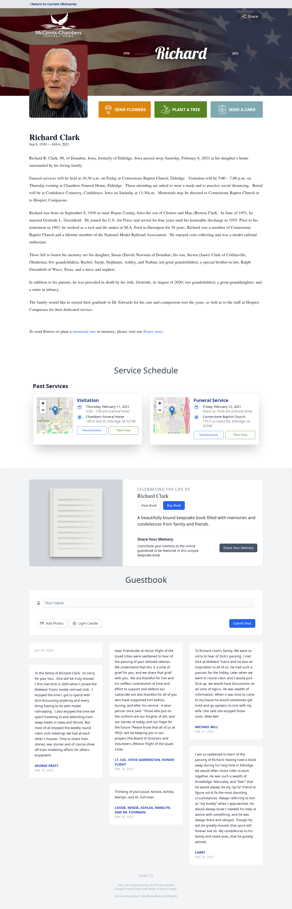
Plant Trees (124, 430)
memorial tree (84, 331)
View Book (148, 505)
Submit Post (242, 623)
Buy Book (174, 505)
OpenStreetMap (151, 896)
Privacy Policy (133, 889)
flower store (152, 331)
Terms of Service (158, 889)
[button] (55, 410)
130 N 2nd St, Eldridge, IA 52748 (111, 421)
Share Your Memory (238, 548)
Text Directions (91, 430)
